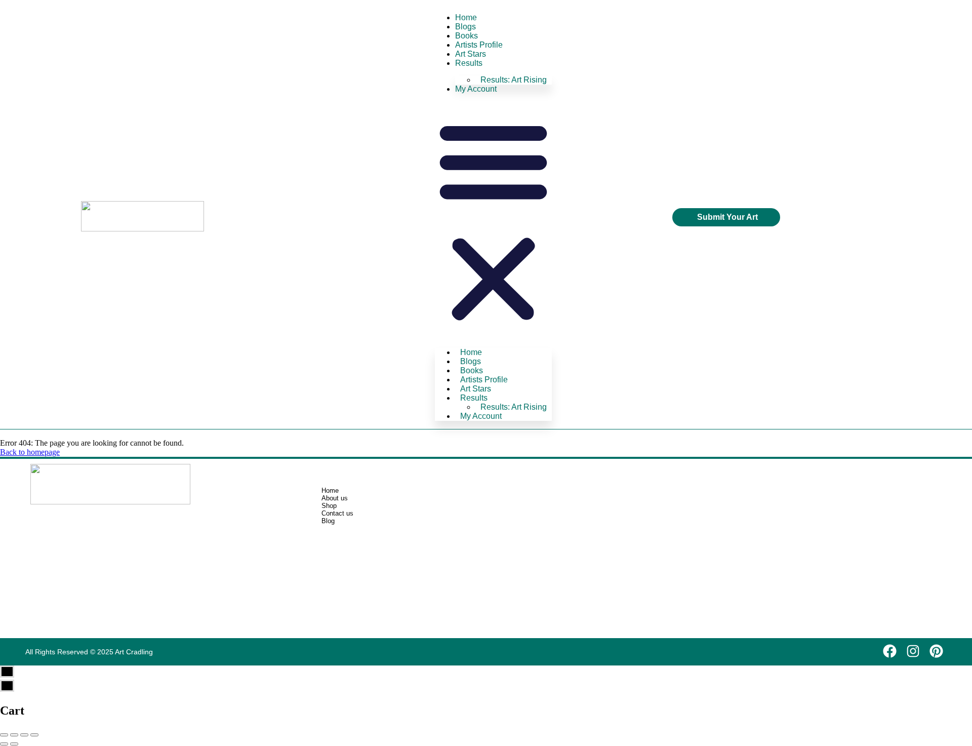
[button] (493, 221)
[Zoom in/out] (34, 734)
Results (468, 63)
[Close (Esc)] (4, 734)
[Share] (14, 734)
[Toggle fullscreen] (24, 734)
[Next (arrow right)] (14, 743)
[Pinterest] (936, 651)
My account (476, 89)
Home (466, 17)
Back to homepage (30, 452)
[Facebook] (889, 651)
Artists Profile (479, 45)
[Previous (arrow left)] (4, 743)
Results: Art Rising (513, 79)
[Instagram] (913, 651)
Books (466, 35)
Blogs (465, 26)
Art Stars (470, 54)
